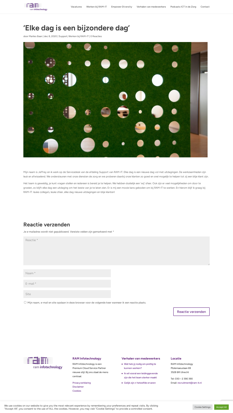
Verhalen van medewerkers (151, 7)
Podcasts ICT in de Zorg (183, 7)
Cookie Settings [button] (202, 407)
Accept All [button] (221, 407)
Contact (205, 7)
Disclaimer (78, 386)
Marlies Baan (35, 36)
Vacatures (76, 7)
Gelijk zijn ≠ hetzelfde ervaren (140, 382)
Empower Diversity (121, 7)
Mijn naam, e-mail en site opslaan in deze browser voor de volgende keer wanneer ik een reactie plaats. (86, 302)
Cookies (76, 390)
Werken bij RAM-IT (96, 7)
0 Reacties (96, 36)
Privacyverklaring (81, 382)
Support (63, 36)
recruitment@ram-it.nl (190, 382)
